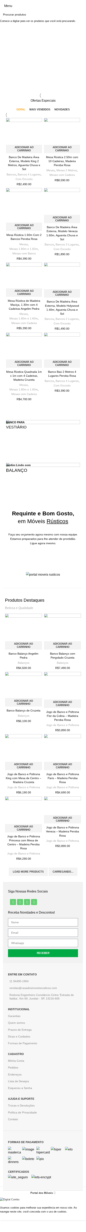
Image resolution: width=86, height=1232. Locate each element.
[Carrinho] (83, 6)
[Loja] (2, 1228)
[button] (8, 49)
